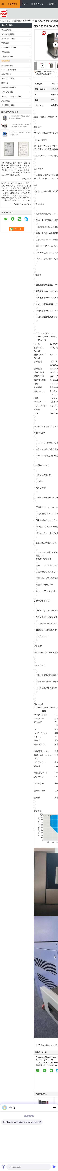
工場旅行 (51, 4)
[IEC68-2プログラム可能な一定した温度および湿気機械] (4, 118)
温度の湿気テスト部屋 (49, 1045)
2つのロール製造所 (8, 39)
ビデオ (25, 4)
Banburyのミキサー (8, 48)
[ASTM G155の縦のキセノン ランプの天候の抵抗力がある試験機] (4, 126)
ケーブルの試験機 (7, 79)
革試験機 (4, 83)
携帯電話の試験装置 (8, 87)
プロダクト (13, 4)
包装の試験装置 (7, 65)
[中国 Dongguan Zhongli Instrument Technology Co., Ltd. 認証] (8, 149)
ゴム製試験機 (6, 30)
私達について (37, 4)
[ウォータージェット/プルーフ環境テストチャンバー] (4, 134)
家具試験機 (5, 101)
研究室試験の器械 (7, 105)
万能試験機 (5, 43)
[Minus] (54, 1107)
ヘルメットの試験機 (8, 70)
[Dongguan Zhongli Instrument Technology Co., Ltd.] (3, 13)
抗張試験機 (5, 52)
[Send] (54, 1167)
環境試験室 (16, 21)
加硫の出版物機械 (7, 34)
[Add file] (3, 1167)
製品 (8, 21)
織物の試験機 (6, 74)
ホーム (2, 21)
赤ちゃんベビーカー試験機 (11, 96)
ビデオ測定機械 (7, 92)
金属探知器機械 (7, 56)
